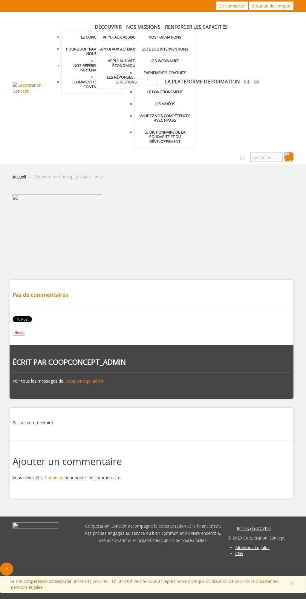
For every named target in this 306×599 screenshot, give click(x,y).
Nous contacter (254, 528)
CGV (239, 553)
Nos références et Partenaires (92, 68)
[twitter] (221, 156)
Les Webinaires (165, 60)
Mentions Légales (252, 547)
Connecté (54, 477)
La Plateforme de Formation (202, 82)
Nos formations (165, 37)
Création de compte (271, 6)
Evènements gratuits (165, 72)
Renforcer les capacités (196, 27)
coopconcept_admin (87, 362)
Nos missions (143, 27)
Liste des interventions (165, 49)
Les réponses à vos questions (126, 79)
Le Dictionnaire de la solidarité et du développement (165, 136)
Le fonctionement (165, 91)
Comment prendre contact (92, 84)
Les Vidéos (165, 103)
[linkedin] (242, 157)
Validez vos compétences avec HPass (165, 118)
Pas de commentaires (40, 294)
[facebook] (231, 156)
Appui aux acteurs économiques (126, 63)
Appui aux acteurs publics (126, 49)
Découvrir (108, 27)
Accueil (19, 177)
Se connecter (232, 6)
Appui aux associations (126, 37)
